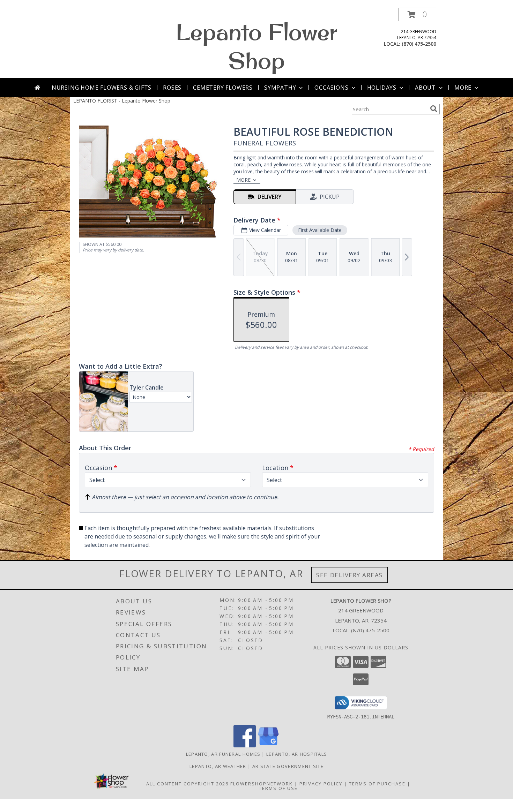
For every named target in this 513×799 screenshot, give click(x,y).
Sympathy (280, 87)
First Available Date (320, 230)
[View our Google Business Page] (268, 745)
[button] (417, 14)
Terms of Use (278, 788)
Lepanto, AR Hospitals (296, 754)
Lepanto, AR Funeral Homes (223, 754)
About (425, 87)
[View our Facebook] (244, 745)
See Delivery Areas (349, 575)
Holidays (381, 87)
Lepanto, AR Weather (217, 766)
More (462, 87)
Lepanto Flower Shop (256, 46)
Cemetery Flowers (223, 87)
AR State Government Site (288, 766)
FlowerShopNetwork (261, 784)
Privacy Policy (320, 784)
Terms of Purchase (377, 784)
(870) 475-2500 (419, 43)
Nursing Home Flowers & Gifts (101, 87)
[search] (433, 109)
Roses (172, 87)
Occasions (331, 87)
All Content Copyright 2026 (187, 784)
